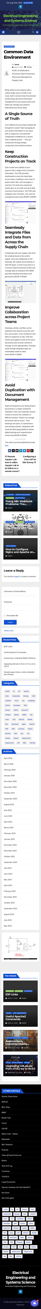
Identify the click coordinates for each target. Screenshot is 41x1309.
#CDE (14, 70)
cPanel (7, 705)
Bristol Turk (6, 1118)
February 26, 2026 (15, 1072)
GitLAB (4, 1128)
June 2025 (8, 816)
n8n (6, 724)
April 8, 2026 (13, 1023)
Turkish (7, 738)
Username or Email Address (15, 591)
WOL (24, 743)
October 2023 (9, 903)
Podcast (5, 1150)
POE (13, 729)
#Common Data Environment (23, 74)
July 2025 (8, 810)
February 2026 (10, 770)
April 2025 (8, 822)
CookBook (31, 701)
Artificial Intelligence (23, 494)
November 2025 (10, 787)
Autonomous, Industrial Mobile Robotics (20, 658)
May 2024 (8, 880)
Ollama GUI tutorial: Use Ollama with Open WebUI (20, 528)
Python (30, 729)
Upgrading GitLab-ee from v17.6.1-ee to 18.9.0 (20, 1067)
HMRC (24, 715)
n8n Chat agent (8, 1198)
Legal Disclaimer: (9, 1182)
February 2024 (10, 891)
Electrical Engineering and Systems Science (20, 1277)
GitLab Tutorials (17, 1062)
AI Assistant (10, 494)
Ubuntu (16, 738)
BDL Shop (6, 1107)
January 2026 (9, 776)
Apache (26, 691)
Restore (7, 733)
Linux (7, 719)
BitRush (5, 1102)
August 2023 (9, 914)
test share (5, 1193)
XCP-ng (32, 743)
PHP (6, 729)
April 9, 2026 (13, 998)
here (6, 445)
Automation (9, 498)
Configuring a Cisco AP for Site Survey (29, 459)
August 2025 (9, 804)
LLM (14, 719)
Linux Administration (19, 1013)
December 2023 (10, 897)
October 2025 (9, 793)
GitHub (16, 715)
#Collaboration (23, 70)
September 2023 (10, 908)
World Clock (8, 631)
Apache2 (8, 1013)
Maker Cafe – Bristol (10, 1134)
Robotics (25, 1037)
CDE (33, 696)
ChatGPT (8, 701)
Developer (17, 705)
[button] (33, 32)
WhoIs (4, 1161)
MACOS (21, 719)
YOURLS (5, 1177)
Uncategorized (9, 46)
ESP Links (8, 647)
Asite (7, 696)
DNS (25, 705)
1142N (7, 691)
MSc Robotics (7, 1145)
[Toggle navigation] (19, 32)
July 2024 (8, 868)
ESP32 (16, 710)
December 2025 (10, 781)
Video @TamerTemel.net (11, 1155)
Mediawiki (6, 1139)
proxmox (21, 729)
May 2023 (8, 926)
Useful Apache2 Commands (15, 652)
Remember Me (12, 616)
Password (8, 602)
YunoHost (6, 1171)
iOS (31, 715)
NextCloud (15, 724)
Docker (7, 710)
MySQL (30, 719)
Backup (26, 696)
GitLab (8, 1062)
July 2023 (8, 920)
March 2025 (8, 828)
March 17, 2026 (14, 1048)
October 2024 (9, 856)
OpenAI (32, 724)
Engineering (28, 991)
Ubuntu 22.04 (26, 738)
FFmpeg (7, 715)
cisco (16, 701)
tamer (17, 64)
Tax (28, 733)
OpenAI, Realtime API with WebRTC (16, 1187)
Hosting (27, 1062)
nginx (24, 724)
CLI (23, 701)
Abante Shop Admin (9, 1096)
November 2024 (10, 851)
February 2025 (10, 833)
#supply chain (17, 80)
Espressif (25, 710)
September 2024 (10, 862)
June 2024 (8, 874)
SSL (22, 733)
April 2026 (8, 758)
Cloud (4, 1123)
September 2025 (10, 799)
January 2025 (9, 839)
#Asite (29, 67)
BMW (4, 1112)
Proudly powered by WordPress (14, 1302)
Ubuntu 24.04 (9, 743)
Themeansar (20, 1305)
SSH (15, 733)
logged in (17, 576)
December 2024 (10, 845)
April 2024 (8, 885)
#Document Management (22, 77)
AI (13, 691)
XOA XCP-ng (7, 1166)
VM (18, 743)
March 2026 (8, 764)
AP (19, 691)
